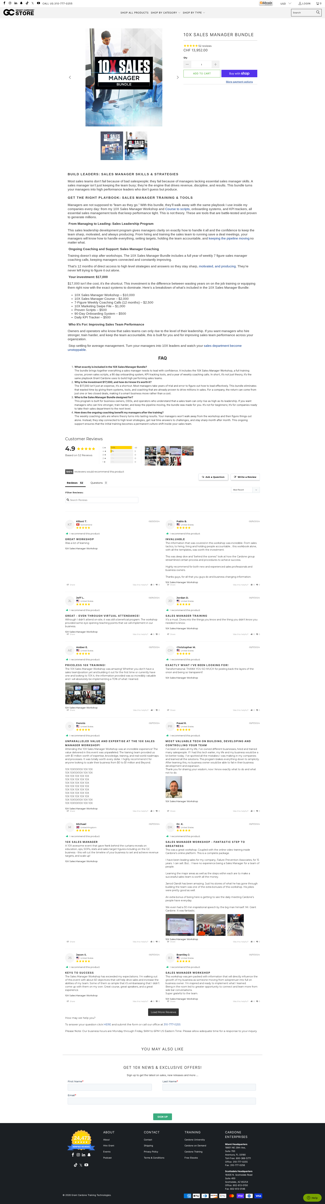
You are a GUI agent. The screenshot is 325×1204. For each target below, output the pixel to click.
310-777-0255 (172, 1024)
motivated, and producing (217, 266)
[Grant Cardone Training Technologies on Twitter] (32, 3)
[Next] (177, 77)
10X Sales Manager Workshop (81, 548)
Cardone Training (193, 1151)
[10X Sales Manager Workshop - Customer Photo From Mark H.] (163, 461)
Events (107, 1151)
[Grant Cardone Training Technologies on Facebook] (4, 3)
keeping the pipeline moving (229, 238)
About (106, 1139)
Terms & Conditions (154, 1157)
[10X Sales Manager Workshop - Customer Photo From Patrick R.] (175, 461)
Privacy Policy (151, 1151)
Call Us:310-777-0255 (57, 3)
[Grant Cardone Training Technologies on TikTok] (27, 3)
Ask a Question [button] (214, 477)
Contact (148, 1139)
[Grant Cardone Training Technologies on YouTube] (38, 3)
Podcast (107, 1157)
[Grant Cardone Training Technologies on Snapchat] (21, 3)
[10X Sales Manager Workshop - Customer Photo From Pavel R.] (163, 450)
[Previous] (70, 77)
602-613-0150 (240, 1185)
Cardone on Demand (195, 1145)
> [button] (163, 1012)
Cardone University (195, 1139)
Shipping (148, 1145)
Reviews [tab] (72, 482)
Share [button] (72, 585)
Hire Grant (108, 1145)
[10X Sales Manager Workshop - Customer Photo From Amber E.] (150, 450)
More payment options (239, 81)
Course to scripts (177, 209)
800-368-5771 (243, 1158)
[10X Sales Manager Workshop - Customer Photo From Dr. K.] (175, 450)
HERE (107, 1024)
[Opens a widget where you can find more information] (312, 1198)
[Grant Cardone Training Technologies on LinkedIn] (15, 3)
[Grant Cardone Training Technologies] (19, 12)
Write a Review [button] (247, 477)
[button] (166, 13)
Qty (185, 57)
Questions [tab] (97, 482)
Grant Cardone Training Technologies (91, 1195)
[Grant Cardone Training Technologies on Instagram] (10, 3)
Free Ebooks (191, 1157)
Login (306, 3)
